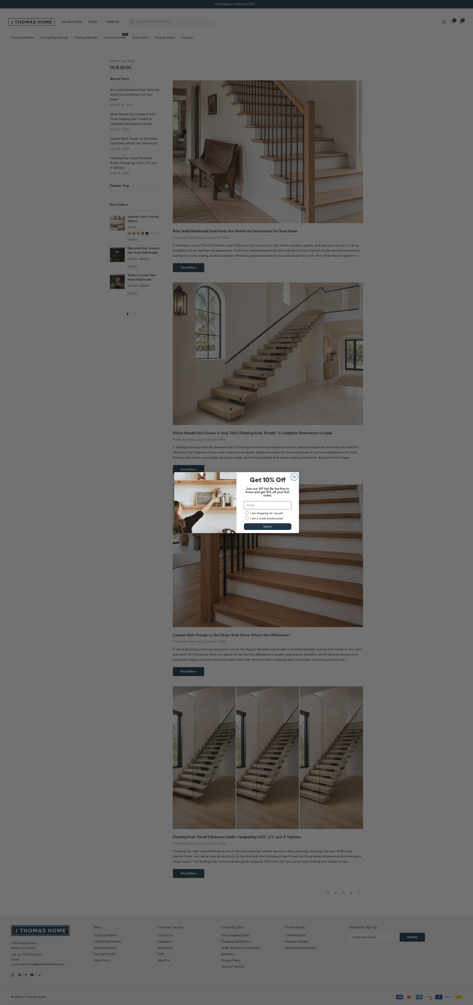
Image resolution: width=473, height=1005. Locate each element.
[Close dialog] (294, 477)
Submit (267, 526)
